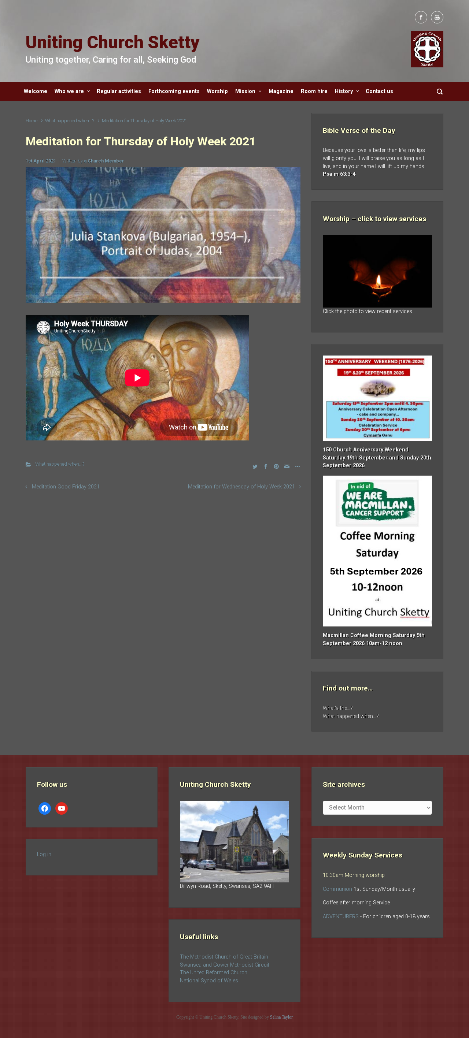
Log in (44, 854)
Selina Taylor (281, 1017)
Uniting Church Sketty (113, 42)
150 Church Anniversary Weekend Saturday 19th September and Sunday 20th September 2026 (377, 458)
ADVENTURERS (341, 917)
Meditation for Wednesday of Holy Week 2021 (241, 487)
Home (31, 120)
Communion (337, 889)
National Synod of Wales (209, 981)
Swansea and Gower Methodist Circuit (224, 965)
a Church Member (104, 161)
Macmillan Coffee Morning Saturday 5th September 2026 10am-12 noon (374, 639)
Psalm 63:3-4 (339, 174)
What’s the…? (338, 708)
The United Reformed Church (213, 973)
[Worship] (377, 271)
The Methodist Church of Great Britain (224, 957)
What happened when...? (69, 120)
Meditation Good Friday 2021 (66, 487)
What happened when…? (351, 716)
